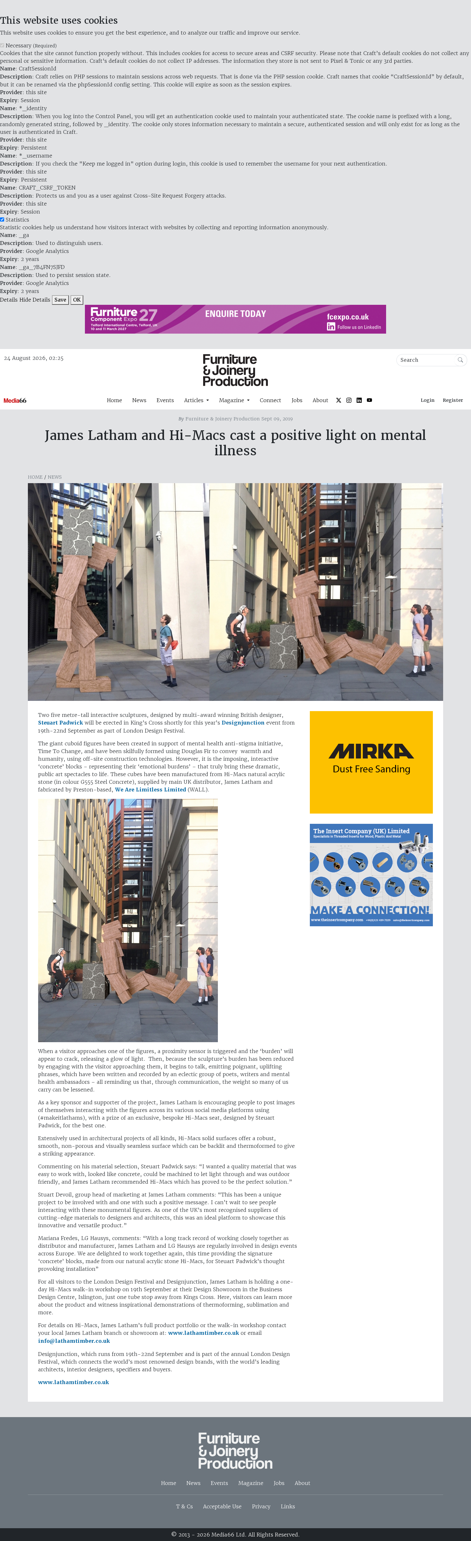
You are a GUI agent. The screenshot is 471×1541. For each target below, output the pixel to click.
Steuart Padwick (60, 722)
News (139, 400)
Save (60, 299)
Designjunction (243, 722)
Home (114, 400)
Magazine (250, 1483)
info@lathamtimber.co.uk (74, 1341)
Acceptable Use (222, 1506)
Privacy (261, 1506)
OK (77, 299)
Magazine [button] (232, 400)
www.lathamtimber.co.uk (203, 1333)
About (320, 400)
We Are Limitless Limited (150, 789)
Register (453, 400)
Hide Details (34, 299)
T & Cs (184, 1506)
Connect (270, 400)
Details (9, 299)
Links (288, 1506)
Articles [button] (194, 400)
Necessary (31, 45)
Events (165, 400)
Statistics (17, 219)
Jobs (297, 400)
